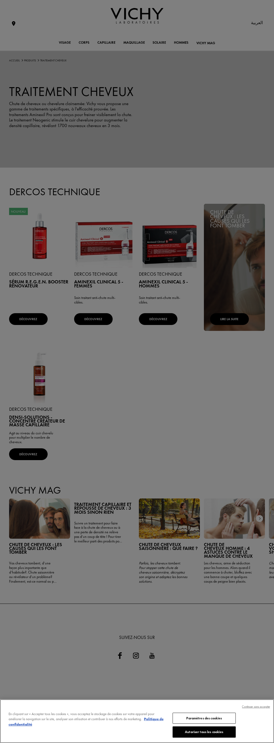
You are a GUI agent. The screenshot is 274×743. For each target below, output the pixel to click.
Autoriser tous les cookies (204, 732)
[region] (137, 721)
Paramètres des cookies (204, 718)
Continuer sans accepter (256, 706)
